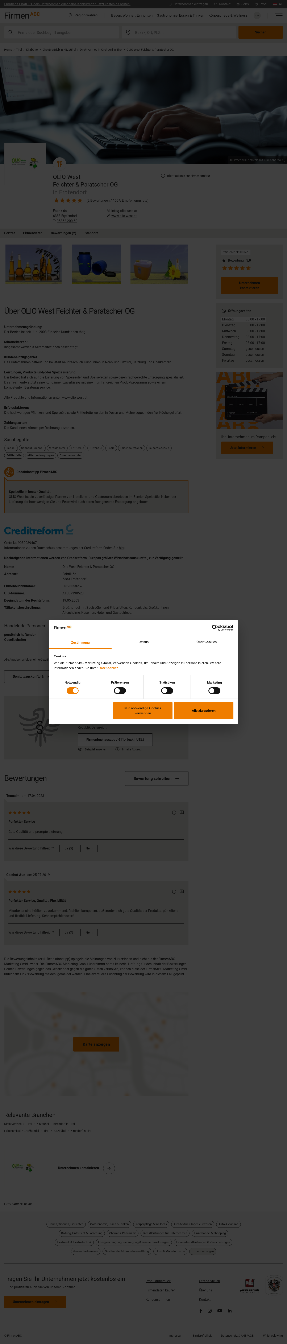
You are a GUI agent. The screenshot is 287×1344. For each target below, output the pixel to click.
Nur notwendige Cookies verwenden (142, 710)
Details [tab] (143, 642)
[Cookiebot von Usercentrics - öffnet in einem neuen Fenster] (215, 628)
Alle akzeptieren (204, 710)
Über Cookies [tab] (206, 642)
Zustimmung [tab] (80, 642)
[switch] (120, 690)
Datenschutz (108, 668)
